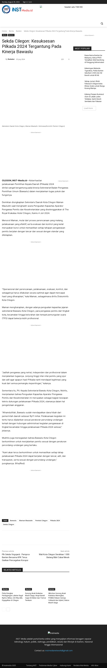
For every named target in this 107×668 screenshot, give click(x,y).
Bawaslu (13, 520)
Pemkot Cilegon (41, 520)
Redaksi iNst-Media (81, 665)
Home (4, 31)
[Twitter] (95, 2)
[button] (102, 23)
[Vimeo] (99, 2)
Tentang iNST (31, 665)
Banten (19, 31)
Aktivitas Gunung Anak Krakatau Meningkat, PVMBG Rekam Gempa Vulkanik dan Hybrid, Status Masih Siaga (58, 598)
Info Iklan (94, 665)
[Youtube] (103, 2)
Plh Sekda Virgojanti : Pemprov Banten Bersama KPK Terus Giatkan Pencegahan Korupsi (16, 557)
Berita (11, 31)
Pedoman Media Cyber (48, 665)
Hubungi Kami (65, 665)
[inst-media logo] (17, 9)
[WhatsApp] (41, 66)
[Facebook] (88, 2)
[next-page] (8, 609)
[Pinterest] (35, 66)
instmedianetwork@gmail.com (59, 650)
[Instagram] (91, 2)
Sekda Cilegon (8, 524)
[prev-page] (3, 609)
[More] (48, 66)
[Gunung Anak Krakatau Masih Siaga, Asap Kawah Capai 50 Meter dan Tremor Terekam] (35, 583)
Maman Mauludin (26, 520)
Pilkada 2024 (55, 520)
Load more (88, 108)
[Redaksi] (4, 59)
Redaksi (11, 59)
